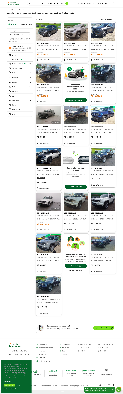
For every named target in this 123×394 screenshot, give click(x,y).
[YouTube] (109, 385)
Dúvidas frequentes (75, 270)
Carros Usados (16, 10)
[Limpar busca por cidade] (62, 3)
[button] (82, 351)
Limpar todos (27, 24)
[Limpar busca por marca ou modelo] (43, 3)
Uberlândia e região (65, 13)
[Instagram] (100, 385)
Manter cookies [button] (9, 385)
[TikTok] (105, 385)
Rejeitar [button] (18, 385)
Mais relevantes (106, 20)
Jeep (32, 10)
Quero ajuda (75, 266)
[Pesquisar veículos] (66, 3)
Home (9, 10)
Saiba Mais (7, 381)
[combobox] (35, 3)
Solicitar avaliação (76, 186)
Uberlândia (26, 10)
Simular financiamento (75, 100)
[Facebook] (113, 385)
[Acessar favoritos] (113, 3)
